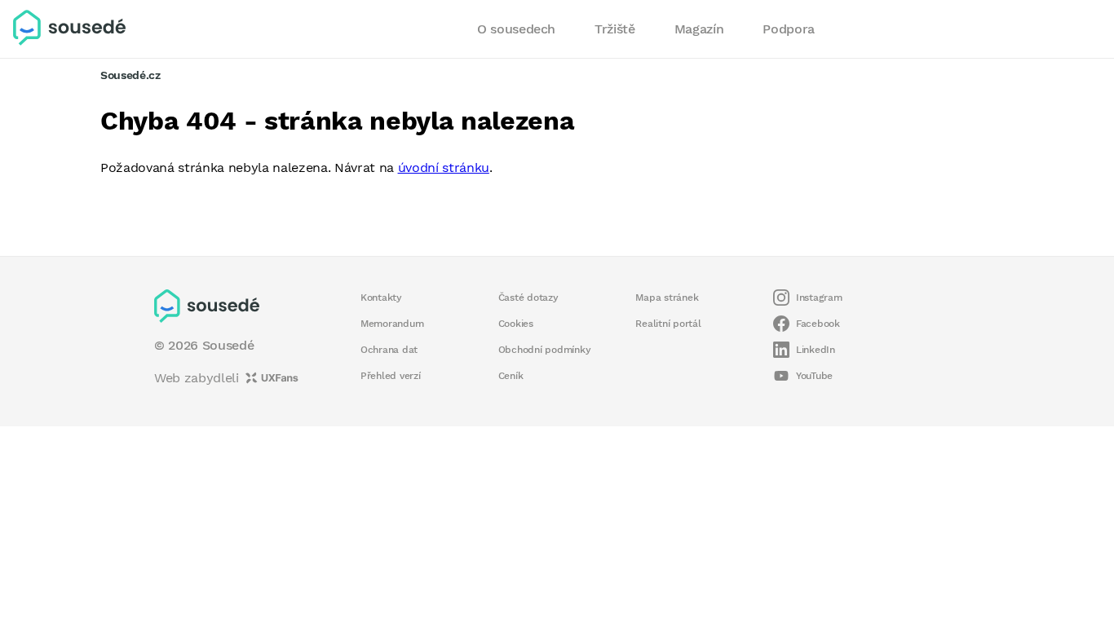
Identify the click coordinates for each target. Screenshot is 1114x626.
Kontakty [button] (381, 297)
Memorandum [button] (391, 323)
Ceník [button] (511, 375)
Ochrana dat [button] (389, 349)
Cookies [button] (515, 323)
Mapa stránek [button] (666, 297)
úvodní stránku (443, 167)
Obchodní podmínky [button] (544, 349)
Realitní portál (668, 323)
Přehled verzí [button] (390, 375)
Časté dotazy (528, 297)
